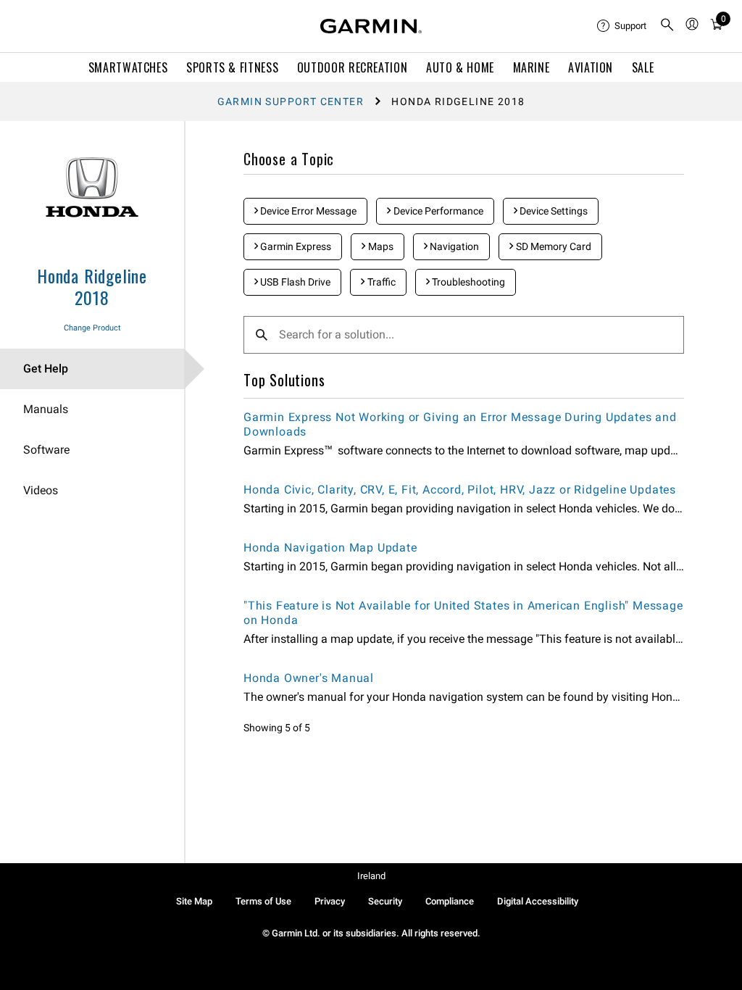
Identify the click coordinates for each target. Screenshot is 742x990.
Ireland (371, 875)
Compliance (449, 901)
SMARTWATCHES (128, 67)
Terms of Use (263, 901)
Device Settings (552, 211)
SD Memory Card (552, 246)
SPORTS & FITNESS (232, 67)
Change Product (92, 328)
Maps (379, 246)
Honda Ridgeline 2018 (92, 286)
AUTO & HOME (460, 67)
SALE (643, 67)
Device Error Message (307, 211)
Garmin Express (294, 246)
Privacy (329, 901)
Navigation (453, 246)
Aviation (590, 67)
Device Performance (437, 211)
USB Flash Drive (294, 282)
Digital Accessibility (537, 901)
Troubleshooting (467, 282)
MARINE (531, 67)
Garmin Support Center (290, 101)
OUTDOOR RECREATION (352, 67)
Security (385, 901)
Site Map (194, 901)
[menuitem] (622, 26)
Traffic (380, 282)
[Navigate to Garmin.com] (371, 26)
